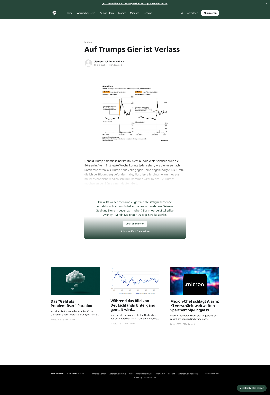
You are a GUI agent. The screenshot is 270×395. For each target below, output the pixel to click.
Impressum (160, 373)
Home (69, 13)
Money (122, 13)
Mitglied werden (99, 373)
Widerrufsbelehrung (144, 373)
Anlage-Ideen (107, 13)
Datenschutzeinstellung (188, 373)
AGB (130, 373)
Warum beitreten (86, 13)
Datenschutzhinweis (117, 373)
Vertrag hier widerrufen (146, 377)
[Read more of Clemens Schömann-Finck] (88, 63)
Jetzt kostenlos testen (251, 388)
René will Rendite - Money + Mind (64, 373)
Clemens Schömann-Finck (109, 61)
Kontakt (171, 373)
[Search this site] (182, 13)
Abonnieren (210, 13)
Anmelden (192, 13)
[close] (266, 3)
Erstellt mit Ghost (212, 373)
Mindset (134, 13)
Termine (147, 13)
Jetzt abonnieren (135, 223)
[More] (158, 13)
